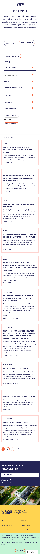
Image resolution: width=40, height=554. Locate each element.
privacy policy (25, 542)
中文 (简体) (30, 552)
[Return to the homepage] (14, 512)
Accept (20, 550)
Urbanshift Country (13, 88)
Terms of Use (25, 530)
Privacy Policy (25, 525)
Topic (6, 82)
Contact (24, 520)
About (3, 520)
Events (3, 530)
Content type (10, 67)
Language (8, 102)
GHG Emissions (10, 124)
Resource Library (7, 525)
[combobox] (32, 552)
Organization (10, 108)
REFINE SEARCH (27, 42)
